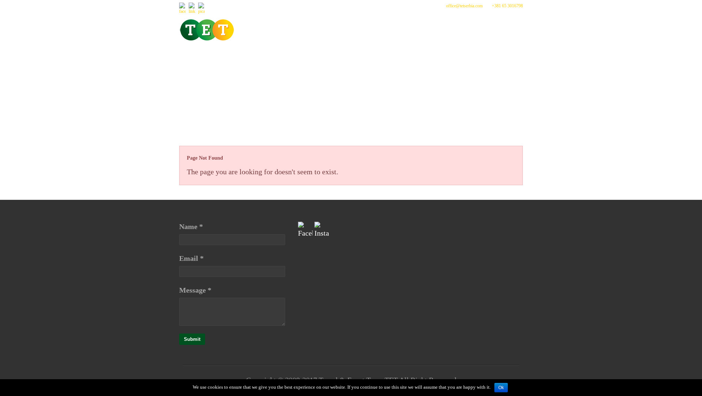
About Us (247, 56)
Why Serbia (436, 56)
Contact (200, 73)
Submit (192, 339)
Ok (501, 387)
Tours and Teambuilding (359, 56)
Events (289, 56)
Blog (477, 56)
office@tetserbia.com (464, 5)
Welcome (202, 56)
